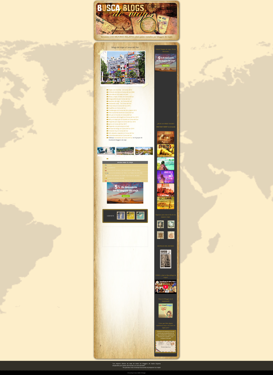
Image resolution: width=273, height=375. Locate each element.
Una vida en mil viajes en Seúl (118, 94)
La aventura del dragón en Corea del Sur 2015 (123, 117)
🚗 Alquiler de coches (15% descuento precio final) (122, 170)
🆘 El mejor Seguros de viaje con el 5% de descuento (123, 181)
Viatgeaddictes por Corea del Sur (120, 99)
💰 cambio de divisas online (114, 178)
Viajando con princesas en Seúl (119, 126)
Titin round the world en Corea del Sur (121, 113)
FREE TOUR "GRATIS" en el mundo (165, 127)
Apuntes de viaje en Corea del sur (120, 101)
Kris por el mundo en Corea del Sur (120, 115)
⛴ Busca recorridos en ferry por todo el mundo (122, 175)
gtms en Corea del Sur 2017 (118, 124)
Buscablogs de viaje (132, 373)
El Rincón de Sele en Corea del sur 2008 (121, 92)
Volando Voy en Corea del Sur (118, 131)
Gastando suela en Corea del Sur (120, 103)
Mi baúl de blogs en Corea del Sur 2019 (121, 129)
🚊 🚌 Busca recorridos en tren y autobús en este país (124, 173)
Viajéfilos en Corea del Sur (117, 108)
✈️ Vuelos (108, 165)
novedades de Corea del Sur (123, 138)
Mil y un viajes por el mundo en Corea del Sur (123, 119)
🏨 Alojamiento (110, 168)
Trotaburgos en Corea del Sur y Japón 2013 (123, 110)
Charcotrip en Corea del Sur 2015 (119, 106)
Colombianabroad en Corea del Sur (120, 135)
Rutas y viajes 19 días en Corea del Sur (121, 97)
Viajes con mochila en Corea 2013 (120, 90)
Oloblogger (143, 373)
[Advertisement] (125, 158)
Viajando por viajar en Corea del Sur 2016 (122, 122)
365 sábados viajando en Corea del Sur (121, 133)
